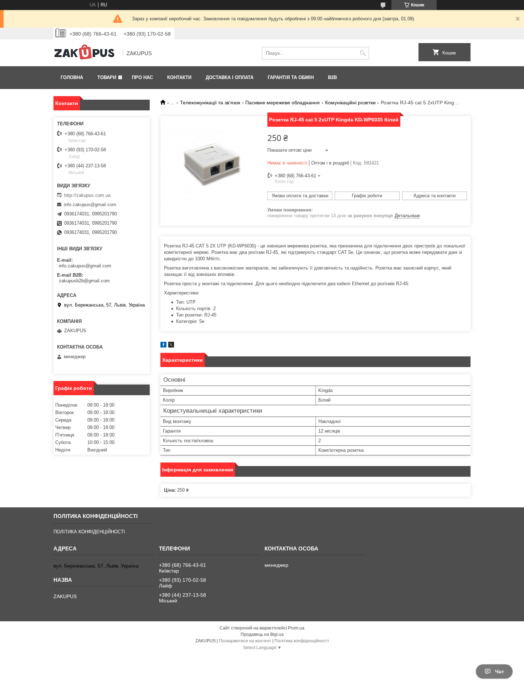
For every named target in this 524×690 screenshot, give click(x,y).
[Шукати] (362, 53)
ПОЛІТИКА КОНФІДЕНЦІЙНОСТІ (89, 531)
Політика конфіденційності (301, 640)
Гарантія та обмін (291, 77)
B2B (332, 77)
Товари (106, 77)
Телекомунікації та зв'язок (210, 102)
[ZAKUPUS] (85, 53)
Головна (72, 77)
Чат (499, 671)
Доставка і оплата (229, 77)
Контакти (179, 77)
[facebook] (163, 346)
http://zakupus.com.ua (87, 195)
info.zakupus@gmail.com (90, 204)
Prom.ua (296, 628)
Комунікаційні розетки (350, 102)
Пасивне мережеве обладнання (282, 102)
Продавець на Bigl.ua (262, 634)
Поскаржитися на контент (245, 640)
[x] (171, 346)
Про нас (142, 77)
